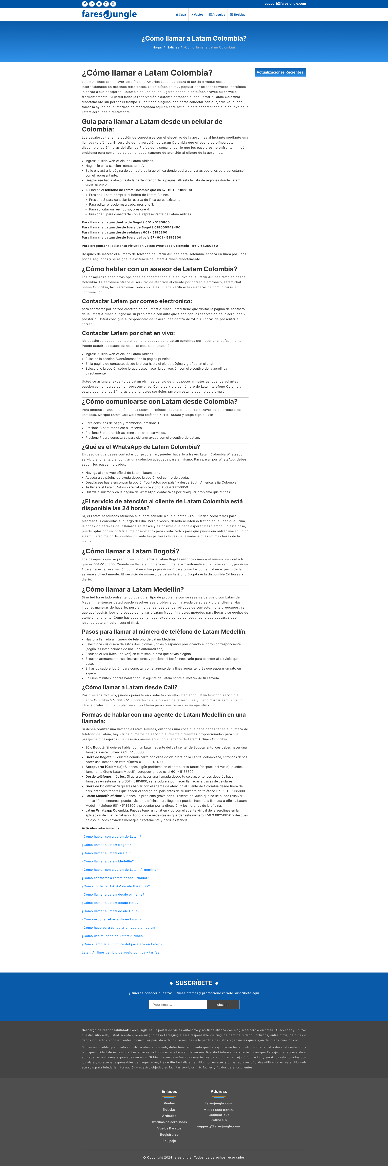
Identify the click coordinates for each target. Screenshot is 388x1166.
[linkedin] (92, 4)
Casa (182, 14)
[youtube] (113, 4)
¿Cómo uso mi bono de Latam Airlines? (113, 936)
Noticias (239, 14)
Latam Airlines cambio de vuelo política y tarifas (120, 952)
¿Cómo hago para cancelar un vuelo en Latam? (119, 927)
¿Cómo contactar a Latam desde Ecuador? (115, 878)
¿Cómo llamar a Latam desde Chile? (110, 911)
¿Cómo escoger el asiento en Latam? (111, 919)
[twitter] (99, 4)
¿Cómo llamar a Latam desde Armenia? (113, 894)
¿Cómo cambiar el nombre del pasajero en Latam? (122, 944)
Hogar (157, 47)
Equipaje (169, 1141)
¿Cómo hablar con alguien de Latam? (111, 836)
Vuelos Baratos (169, 1128)
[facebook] (85, 4)
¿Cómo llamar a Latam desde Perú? (110, 903)
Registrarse (169, 1134)
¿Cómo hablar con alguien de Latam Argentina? (120, 870)
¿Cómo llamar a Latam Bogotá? (106, 845)
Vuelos (198, 14)
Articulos (218, 14)
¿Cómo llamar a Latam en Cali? (106, 853)
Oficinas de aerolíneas (169, 1122)
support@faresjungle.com (285, 3)
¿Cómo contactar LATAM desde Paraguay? (116, 886)
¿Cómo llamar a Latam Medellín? (108, 861)
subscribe (223, 1005)
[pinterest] (106, 4)
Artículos (169, 1116)
